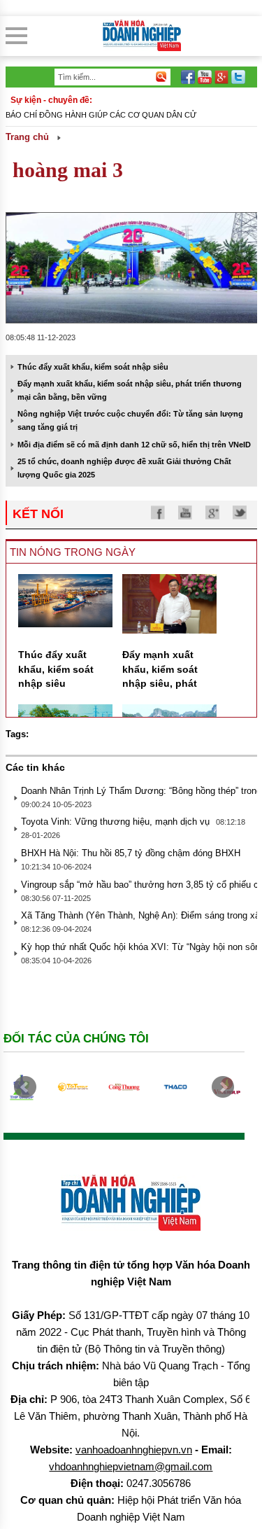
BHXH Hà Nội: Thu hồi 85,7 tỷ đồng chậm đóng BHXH (130, 853)
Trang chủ (27, 137)
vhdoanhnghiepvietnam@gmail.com (130, 1466)
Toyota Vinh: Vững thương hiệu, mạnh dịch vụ (115, 821)
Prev (25, 1087)
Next (223, 1087)
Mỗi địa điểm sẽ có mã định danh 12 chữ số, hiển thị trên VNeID (134, 444)
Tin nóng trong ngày (73, 552)
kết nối (38, 514)
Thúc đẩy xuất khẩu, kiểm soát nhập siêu (92, 367)
